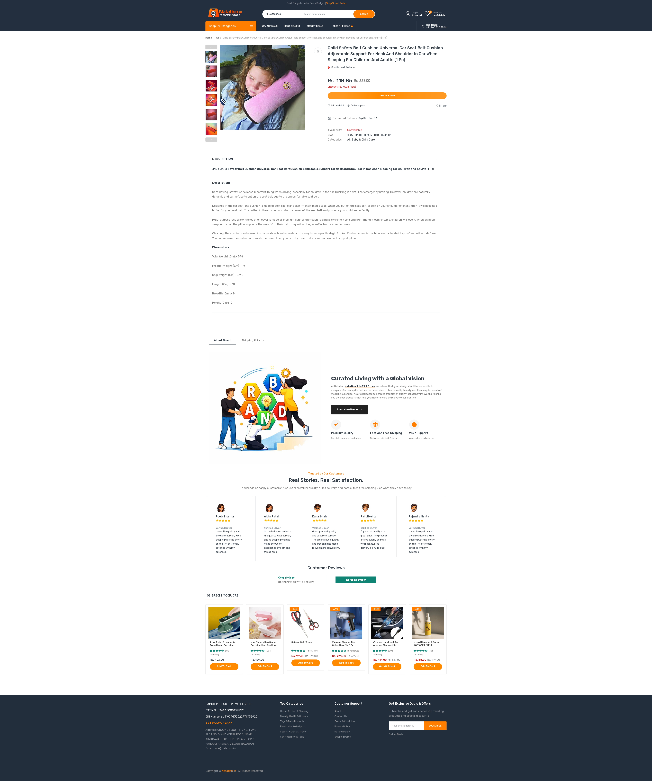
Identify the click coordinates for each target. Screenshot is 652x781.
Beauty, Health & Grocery (294, 716)
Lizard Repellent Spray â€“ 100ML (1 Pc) (426, 643)
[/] (236, 771)
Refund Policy (342, 731)
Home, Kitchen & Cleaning (294, 711)
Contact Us (340, 716)
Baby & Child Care (363, 139)
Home (208, 37)
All (217, 37)
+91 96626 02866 (436, 27)
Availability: (335, 130)
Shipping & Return (253, 340)
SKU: (330, 134)
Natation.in (229, 771)
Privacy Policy (342, 726)
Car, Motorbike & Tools (292, 736)
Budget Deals (315, 26)
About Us (339, 711)
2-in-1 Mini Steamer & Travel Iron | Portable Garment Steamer (222, 644)
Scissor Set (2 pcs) (301, 642)
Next (321, 95)
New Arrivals (269, 26)
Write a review (356, 579)
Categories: (335, 139)
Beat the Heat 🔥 (343, 26)
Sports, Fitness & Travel (293, 731)
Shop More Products (349, 409)
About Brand (222, 340)
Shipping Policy (342, 736)
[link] (237, 610)
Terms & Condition (344, 721)
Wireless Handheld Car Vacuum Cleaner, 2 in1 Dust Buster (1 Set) (385, 644)
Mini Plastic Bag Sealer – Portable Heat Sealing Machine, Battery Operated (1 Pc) (264, 644)
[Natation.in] (226, 14)
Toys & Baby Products (292, 721)
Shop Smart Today (336, 3)
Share (443, 105)
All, (349, 139)
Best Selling (292, 26)
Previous (223, 95)
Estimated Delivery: (345, 118)
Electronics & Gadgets (292, 726)
